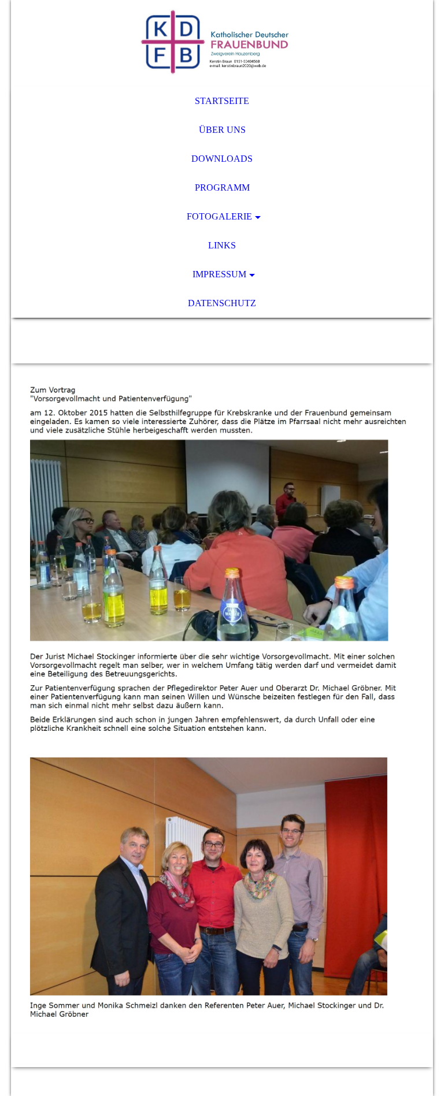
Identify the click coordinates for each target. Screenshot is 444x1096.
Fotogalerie (219, 216)
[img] (222, 43)
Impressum (219, 274)
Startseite (222, 101)
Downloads (222, 159)
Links (222, 245)
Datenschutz (222, 303)
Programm (222, 187)
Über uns (222, 130)
